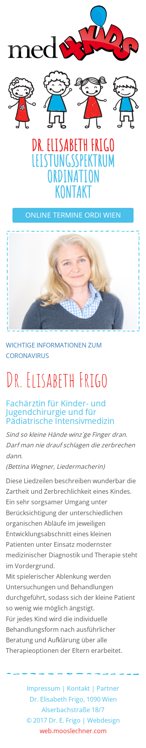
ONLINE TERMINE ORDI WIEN (73, 215)
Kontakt (73, 192)
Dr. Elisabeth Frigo (73, 145)
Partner (108, 688)
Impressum (43, 688)
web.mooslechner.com (73, 731)
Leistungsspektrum (73, 160)
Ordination (73, 176)
